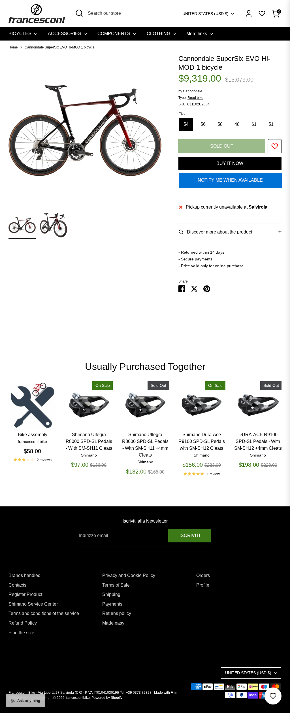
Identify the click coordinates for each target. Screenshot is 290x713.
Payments (112, 604)
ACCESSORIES (65, 33)
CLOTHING (159, 33)
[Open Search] (79, 13)
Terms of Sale (116, 585)
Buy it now (229, 163)
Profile (202, 585)
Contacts (17, 585)
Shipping (111, 594)
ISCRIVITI (190, 535)
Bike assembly (32, 434)
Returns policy (116, 613)
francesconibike (77, 698)
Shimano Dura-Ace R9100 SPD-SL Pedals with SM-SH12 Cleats (201, 441)
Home (13, 47)
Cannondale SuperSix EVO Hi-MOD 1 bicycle (60, 47)
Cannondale (192, 91)
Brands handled (24, 575)
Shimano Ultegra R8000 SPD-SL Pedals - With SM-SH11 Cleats (89, 441)
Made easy (113, 623)
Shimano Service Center (33, 604)
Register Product (25, 594)
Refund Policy (22, 623)
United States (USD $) (205, 13)
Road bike (195, 98)
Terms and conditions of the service (43, 613)
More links (197, 33)
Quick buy (32, 419)
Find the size (21, 632)
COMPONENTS (114, 33)
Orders (203, 575)
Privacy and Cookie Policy (128, 575)
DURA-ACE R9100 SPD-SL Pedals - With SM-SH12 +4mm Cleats (258, 441)
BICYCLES (20, 33)
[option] (84, 132)
